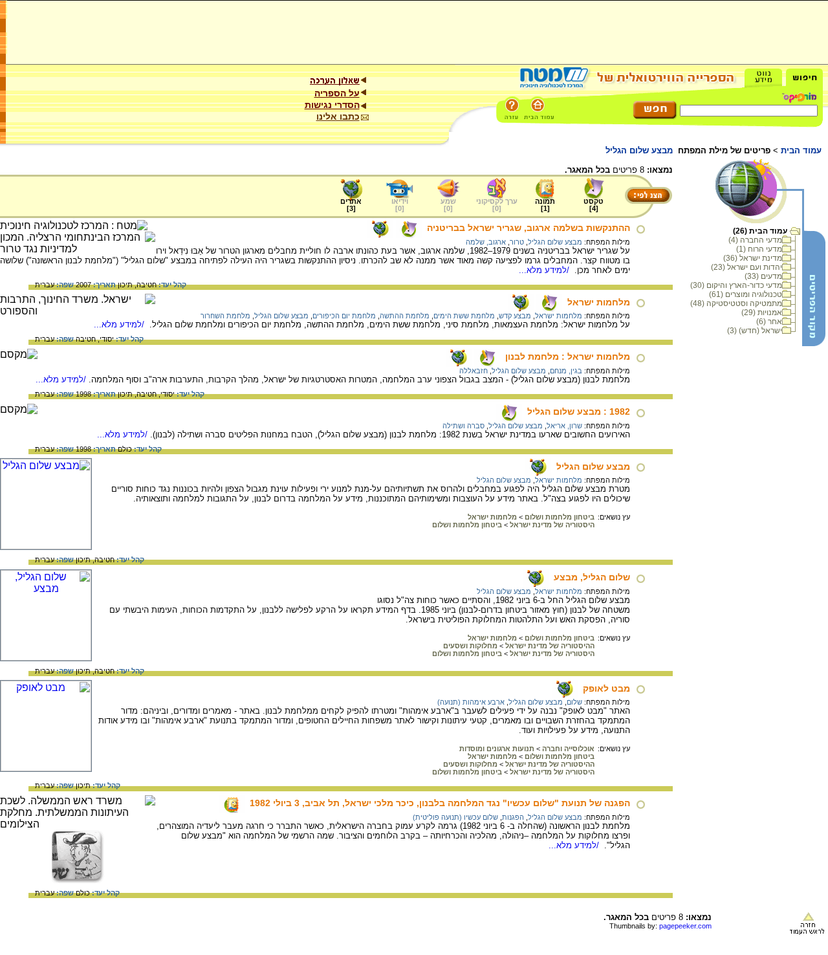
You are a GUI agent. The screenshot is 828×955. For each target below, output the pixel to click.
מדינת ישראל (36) (752, 258)
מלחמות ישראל (598, 302)
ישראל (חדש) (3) (754, 330)
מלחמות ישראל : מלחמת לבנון (567, 356)
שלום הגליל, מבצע (592, 577)
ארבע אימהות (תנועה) (471, 702)
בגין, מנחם (566, 371)
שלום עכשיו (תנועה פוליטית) (455, 817)
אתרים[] (351, 204)
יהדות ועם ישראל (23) (746, 267)
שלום (574, 702)
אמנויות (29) (761, 312)
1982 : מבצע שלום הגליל (578, 411)
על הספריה (337, 93)
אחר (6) (769, 321)
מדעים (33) (763, 276)
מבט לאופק (606, 688)
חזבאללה (473, 371)
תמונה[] (545, 204)
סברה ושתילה (463, 426)
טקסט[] (593, 204)
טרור (517, 242)
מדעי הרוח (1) (759, 249)
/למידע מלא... (545, 270)
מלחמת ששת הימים (464, 316)
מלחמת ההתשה (405, 316)
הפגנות (513, 817)
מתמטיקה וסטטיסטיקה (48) (736, 303)
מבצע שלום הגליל (555, 242)
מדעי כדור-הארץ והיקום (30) (736, 285)
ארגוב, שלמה (486, 242)
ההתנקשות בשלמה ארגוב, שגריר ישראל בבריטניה (528, 228)
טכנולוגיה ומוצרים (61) (745, 294)
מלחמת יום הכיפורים (344, 316)
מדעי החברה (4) (755, 240)
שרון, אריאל (564, 426)
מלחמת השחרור (225, 316)
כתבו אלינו (338, 116)
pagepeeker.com (685, 926)
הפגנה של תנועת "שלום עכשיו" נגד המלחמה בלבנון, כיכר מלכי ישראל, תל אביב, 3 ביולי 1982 (440, 803)
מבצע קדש (515, 316)
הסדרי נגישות (332, 105)
